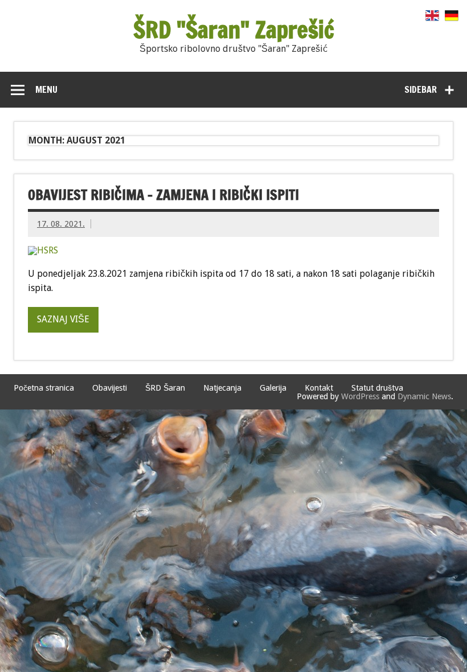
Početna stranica (44, 388)
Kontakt (319, 388)
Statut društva (377, 388)
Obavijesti (109, 388)
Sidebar (420, 89)
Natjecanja (222, 388)
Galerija (273, 388)
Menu (46, 89)
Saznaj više (63, 319)
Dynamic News (424, 396)
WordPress (360, 396)
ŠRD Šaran (165, 388)
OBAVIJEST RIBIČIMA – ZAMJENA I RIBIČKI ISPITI (163, 194)
